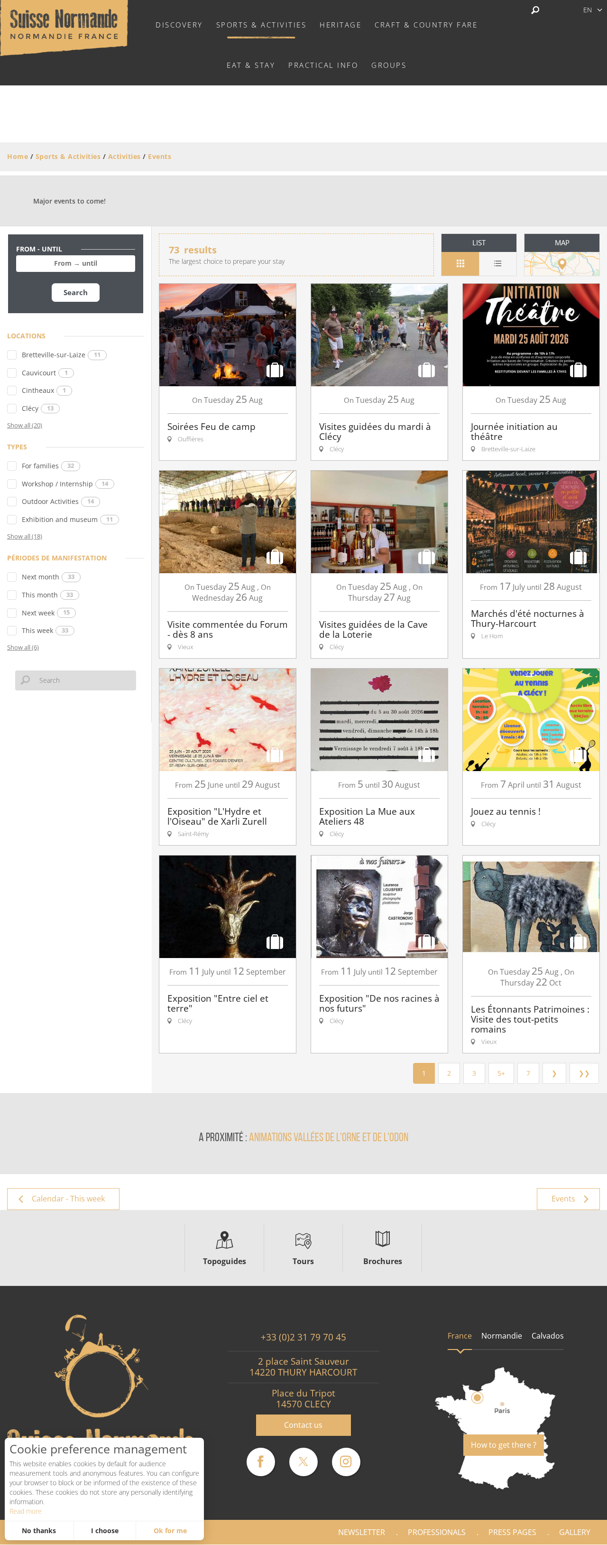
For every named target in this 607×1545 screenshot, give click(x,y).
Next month (48, 576)
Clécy (38, 408)
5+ (501, 1073)
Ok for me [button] (170, 1530)
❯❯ (584, 1073)
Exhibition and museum (67, 519)
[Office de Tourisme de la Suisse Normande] (64, 27)
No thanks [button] (39, 1530)
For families (48, 465)
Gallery (574, 1532)
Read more (25, 1511)
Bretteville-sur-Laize (61, 354)
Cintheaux (44, 390)
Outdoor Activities (58, 501)
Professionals (437, 1532)
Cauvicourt (45, 372)
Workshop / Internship (65, 483)
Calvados (548, 1336)
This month (47, 594)
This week (45, 630)
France (460, 1336)
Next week (46, 612)
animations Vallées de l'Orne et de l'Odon (328, 1138)
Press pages (512, 1532)
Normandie (501, 1336)
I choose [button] (105, 1530)
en (587, 9)
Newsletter (361, 1532)
